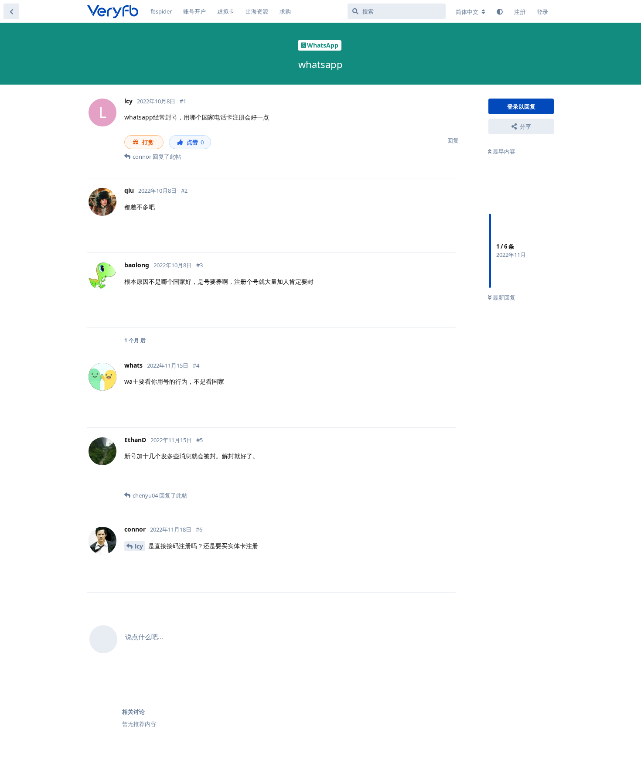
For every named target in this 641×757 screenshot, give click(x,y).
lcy (139, 546)
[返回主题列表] (11, 11)
